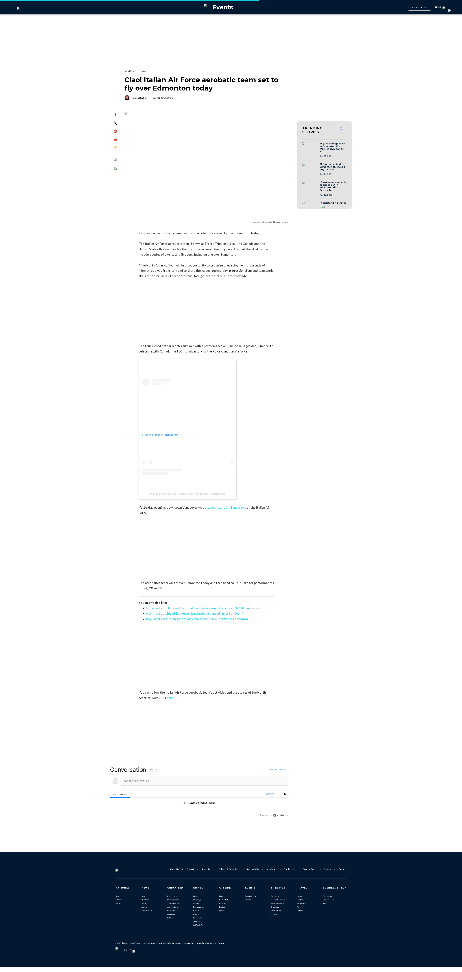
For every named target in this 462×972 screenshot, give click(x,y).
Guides (300, 900)
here (170, 698)
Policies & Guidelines (229, 869)
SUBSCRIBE (419, 7)
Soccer (221, 910)
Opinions (171, 914)
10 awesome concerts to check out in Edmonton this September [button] (333, 186)
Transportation (173, 903)
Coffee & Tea (198, 925)
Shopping (275, 907)
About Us (174, 869)
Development (173, 900)
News (118, 896)
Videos (300, 910)
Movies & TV (146, 910)
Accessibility (253, 869)
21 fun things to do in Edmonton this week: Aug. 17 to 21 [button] (332, 167)
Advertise (206, 869)
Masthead (271, 869)
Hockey (222, 896)
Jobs (325, 903)
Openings (197, 900)
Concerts (248, 900)
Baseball (222, 903)
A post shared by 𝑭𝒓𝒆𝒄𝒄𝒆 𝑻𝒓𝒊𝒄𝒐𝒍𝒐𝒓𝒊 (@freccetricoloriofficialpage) (187, 493)
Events (196, 914)
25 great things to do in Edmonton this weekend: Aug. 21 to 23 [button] (332, 147)
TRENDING (312, 130)
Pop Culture (276, 910)
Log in (273, 769)
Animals (144, 907)
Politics (118, 903)
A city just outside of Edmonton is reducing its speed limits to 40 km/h (195, 613)
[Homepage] (123, 869)
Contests (274, 914)
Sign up (282, 769)
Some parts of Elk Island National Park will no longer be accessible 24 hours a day (203, 608)
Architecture (172, 907)
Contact (190, 869)
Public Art (171, 910)
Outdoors (275, 896)
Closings (196, 903)
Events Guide (250, 896)
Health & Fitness (278, 900)
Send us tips (289, 869)
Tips (298, 907)
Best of (196, 910)
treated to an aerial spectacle (225, 507)
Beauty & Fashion (278, 903)
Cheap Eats (197, 918)
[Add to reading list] (115, 169)
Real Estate (172, 896)
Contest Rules (309, 869)
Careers (342, 869)
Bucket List (301, 903)
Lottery (118, 900)
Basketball (223, 900)
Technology (327, 896)
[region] (199, 792)
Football (222, 907)
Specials (196, 921)
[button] (309, 147)
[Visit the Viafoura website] (280, 815)
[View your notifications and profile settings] (284, 794)
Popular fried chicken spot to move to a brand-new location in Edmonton (197, 619)
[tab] (120, 794)
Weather (145, 900)
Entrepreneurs (329, 900)
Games (327, 869)
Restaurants (198, 907)
